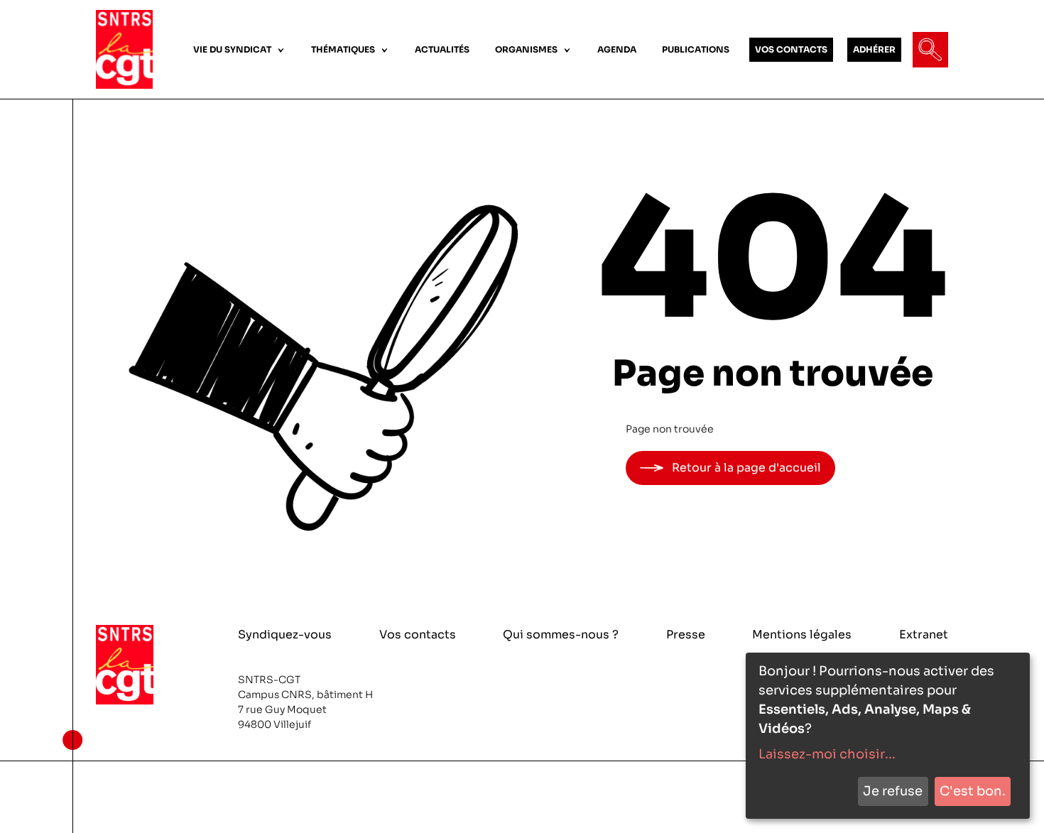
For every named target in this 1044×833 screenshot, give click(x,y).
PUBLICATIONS (695, 49)
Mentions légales (802, 634)
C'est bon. (973, 791)
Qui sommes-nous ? (561, 634)
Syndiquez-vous (285, 634)
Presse (685, 634)
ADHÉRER (874, 49)
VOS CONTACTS (791, 49)
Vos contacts (417, 634)
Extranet (923, 634)
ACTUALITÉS (442, 49)
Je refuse (893, 791)
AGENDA (616, 49)
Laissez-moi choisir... (827, 754)
